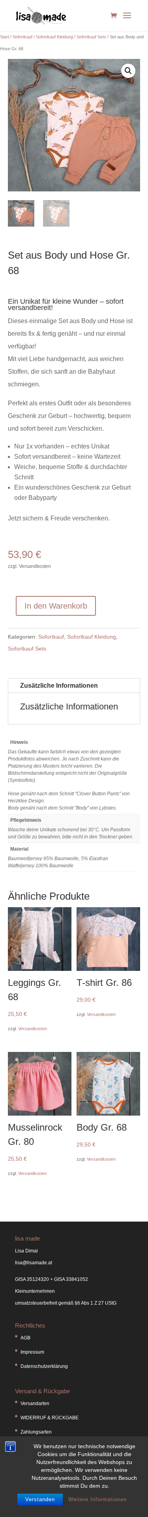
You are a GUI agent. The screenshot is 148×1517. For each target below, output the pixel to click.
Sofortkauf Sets (91, 36)
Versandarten (35, 1403)
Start (4, 36)
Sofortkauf (22, 36)
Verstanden (40, 1499)
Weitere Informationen (97, 1499)
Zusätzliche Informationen (59, 685)
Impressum (32, 1352)
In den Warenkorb (55, 606)
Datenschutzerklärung (44, 1366)
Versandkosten (32, 1028)
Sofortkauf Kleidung (54, 36)
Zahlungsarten (36, 1432)
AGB (25, 1338)
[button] (128, 71)
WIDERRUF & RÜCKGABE (50, 1418)
